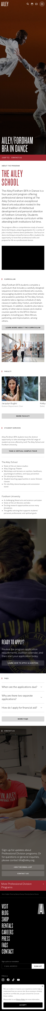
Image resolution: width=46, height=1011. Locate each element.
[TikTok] (13, 979)
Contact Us (23, 874)
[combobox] (28, 158)
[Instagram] (3, 979)
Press (6, 939)
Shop (5, 919)
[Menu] (42, 4)
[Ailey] (5, 4)
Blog (5, 913)
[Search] (27, 4)
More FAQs (23, 719)
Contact (8, 951)
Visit (5, 906)
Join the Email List (23, 867)
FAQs (5, 945)
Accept (23, 1005)
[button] (23, 258)
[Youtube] (18, 979)
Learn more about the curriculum (23, 328)
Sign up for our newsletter (10, 961)
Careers (7, 932)
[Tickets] (36, 4)
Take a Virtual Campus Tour (23, 451)
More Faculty (23, 416)
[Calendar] (32, 4)
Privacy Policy (20, 999)
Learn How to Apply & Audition (23, 663)
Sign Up (38, 966)
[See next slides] (41, 384)
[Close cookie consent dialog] (42, 986)
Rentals (7, 926)
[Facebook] (8, 979)
